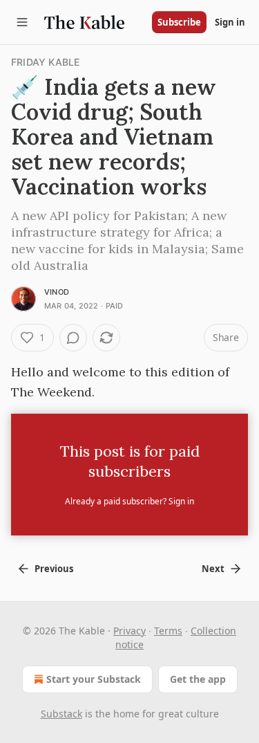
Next (213, 568)
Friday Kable (45, 62)
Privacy (129, 630)
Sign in (230, 22)
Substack (61, 713)
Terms (168, 630)
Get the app (198, 679)
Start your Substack (93, 679)
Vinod (56, 292)
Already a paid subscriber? (129, 501)
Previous (54, 568)
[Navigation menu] (22, 22)
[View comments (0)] (73, 337)
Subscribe (179, 22)
